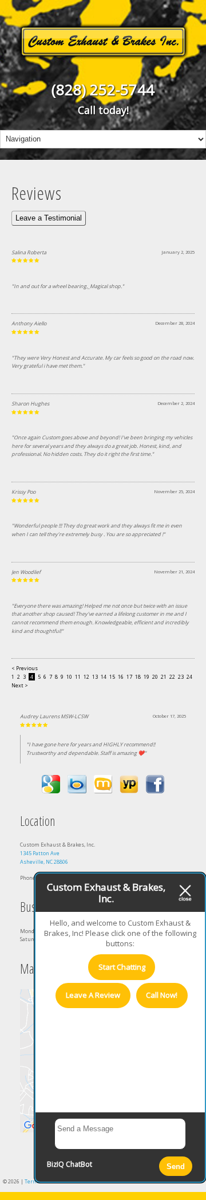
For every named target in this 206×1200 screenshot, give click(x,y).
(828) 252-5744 (103, 89)
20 (155, 676)
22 (172, 676)
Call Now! (161, 995)
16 (121, 676)
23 (181, 676)
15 (112, 676)
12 (86, 676)
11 (78, 676)
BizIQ (55, 1164)
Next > (19, 685)
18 (138, 676)
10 (69, 676)
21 (164, 676)
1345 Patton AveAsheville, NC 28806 (44, 857)
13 (95, 676)
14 (103, 676)
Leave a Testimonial (48, 218)
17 (129, 676)
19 (146, 676)
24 (189, 676)
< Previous (24, 668)
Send (176, 1166)
